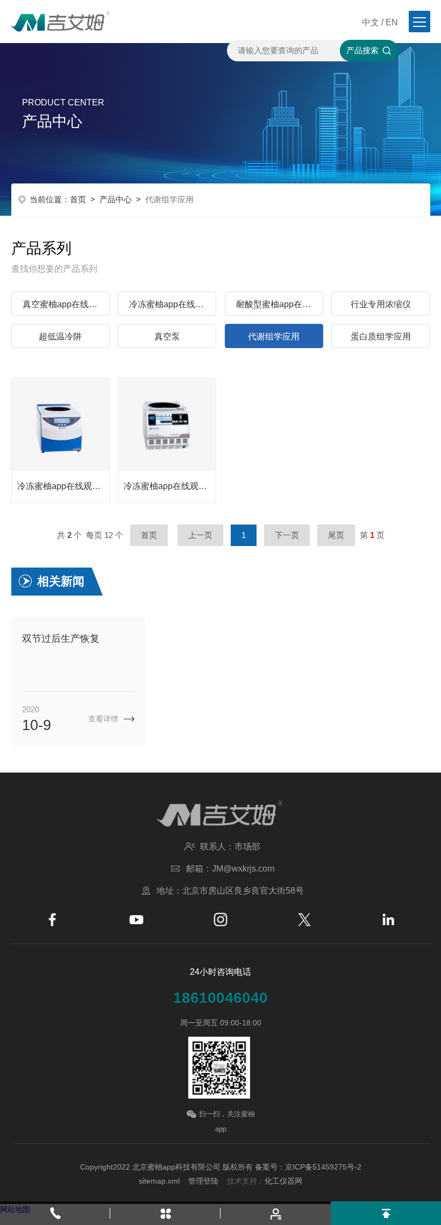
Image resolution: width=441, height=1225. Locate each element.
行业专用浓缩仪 (381, 304)
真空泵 (167, 336)
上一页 (200, 535)
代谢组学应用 (274, 336)
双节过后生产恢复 (60, 638)
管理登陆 (203, 1181)
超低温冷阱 (60, 336)
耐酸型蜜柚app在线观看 (279, 304)
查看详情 (103, 718)
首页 (78, 199)
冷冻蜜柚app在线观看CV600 (170, 486)
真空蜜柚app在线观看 (64, 304)
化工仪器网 (283, 1181)
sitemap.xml (159, 1181)
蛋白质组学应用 (381, 336)
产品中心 (115, 199)
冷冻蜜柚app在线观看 (170, 304)
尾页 (336, 535)
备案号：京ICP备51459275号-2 (308, 1167)
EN (392, 22)
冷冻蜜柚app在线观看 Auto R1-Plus (63, 486)
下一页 (287, 535)
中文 (370, 22)
